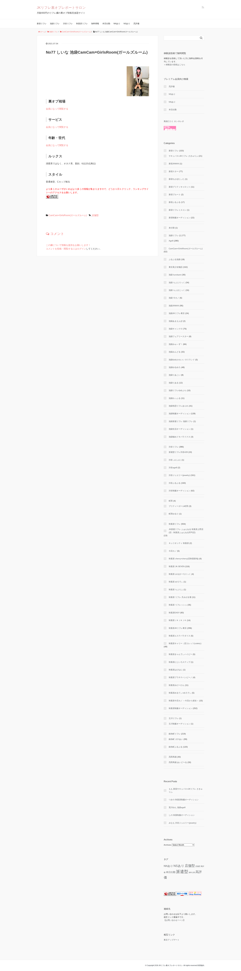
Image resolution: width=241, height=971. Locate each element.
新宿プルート (174, 194)
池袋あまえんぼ (175, 321)
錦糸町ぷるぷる (175, 747)
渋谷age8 (173, 467)
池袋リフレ (55, 23)
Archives (167, 845)
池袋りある (174, 383)
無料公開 (192, 872)
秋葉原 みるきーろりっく (180, 574)
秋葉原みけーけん (176, 685)
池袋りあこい (174, 375)
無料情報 (95, 23)
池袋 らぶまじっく (177, 290)
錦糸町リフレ (174, 734)
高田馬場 (173, 757)
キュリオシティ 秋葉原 (179, 543)
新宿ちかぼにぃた (176, 179)
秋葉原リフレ (82, 23)
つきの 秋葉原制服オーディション (184, 799)
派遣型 (182, 871)
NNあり (117, 23)
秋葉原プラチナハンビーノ (180, 677)
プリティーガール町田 (178, 506)
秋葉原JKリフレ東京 (178, 628)
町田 (171, 501)
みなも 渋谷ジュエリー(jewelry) (182, 823)
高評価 (136, 23)
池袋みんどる (174, 352)
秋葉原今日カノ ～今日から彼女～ (184, 700)
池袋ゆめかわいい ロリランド (182, 360)
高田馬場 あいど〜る (178, 762)
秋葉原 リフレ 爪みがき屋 (180, 597)
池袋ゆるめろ (174, 367)
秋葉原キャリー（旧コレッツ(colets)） (186, 643)
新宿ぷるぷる (174, 202)
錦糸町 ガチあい (176, 739)
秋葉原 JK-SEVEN (177, 566)
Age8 (171, 241)
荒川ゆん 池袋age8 (177, 807)
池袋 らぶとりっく (177, 282)
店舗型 (95, 215)
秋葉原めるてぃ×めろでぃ (180, 693)
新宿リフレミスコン (177, 210)
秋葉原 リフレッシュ (178, 605)
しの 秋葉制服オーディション (182, 815)
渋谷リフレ (68, 23)
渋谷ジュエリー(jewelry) (179, 475)
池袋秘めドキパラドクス (179, 437)
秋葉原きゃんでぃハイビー (180, 654)
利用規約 (200, 965)
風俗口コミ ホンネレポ (174, 121)
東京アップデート (171, 940)
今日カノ (173, 551)
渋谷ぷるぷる (174, 483)
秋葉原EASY (174, 613)
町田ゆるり (174, 514)
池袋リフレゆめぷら (177, 390)
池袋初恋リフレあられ (178, 406)
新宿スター (174, 171)
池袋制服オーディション (179, 413)
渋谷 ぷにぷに (175, 460)
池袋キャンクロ (175, 329)
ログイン (81, 249)
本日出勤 (106, 23)
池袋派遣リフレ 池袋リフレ (181, 421)
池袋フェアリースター (178, 336)
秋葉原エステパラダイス (179, 636)
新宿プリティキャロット (179, 187)
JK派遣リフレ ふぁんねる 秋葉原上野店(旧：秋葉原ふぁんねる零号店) (186, 530)
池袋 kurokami (175, 275)
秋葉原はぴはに (175, 670)
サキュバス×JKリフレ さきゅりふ (183, 156)
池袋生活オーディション (179, 429)
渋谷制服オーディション (179, 491)
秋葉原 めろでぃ (176, 582)
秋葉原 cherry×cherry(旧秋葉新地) (184, 558)
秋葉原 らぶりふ (176, 589)
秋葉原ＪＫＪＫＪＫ (177, 620)
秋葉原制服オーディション (180, 708)
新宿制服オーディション (179, 218)
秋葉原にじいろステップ (179, 662)
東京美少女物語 (175, 267)
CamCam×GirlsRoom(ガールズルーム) (68, 215)
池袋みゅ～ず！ (175, 344)
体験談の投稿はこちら (175, 64)
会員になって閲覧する (57, 109)
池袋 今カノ (174, 298)
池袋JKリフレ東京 (177, 313)
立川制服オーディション (179, 724)
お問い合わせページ (174, 920)
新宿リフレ (42, 23)
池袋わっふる (174, 398)
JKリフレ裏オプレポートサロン (61, 7)
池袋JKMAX (174, 305)
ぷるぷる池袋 (174, 259)
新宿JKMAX (174, 163)
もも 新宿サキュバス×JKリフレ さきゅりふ (186, 790)
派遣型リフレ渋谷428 (178, 452)
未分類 (172, 228)
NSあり (127, 23)
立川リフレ (174, 718)
